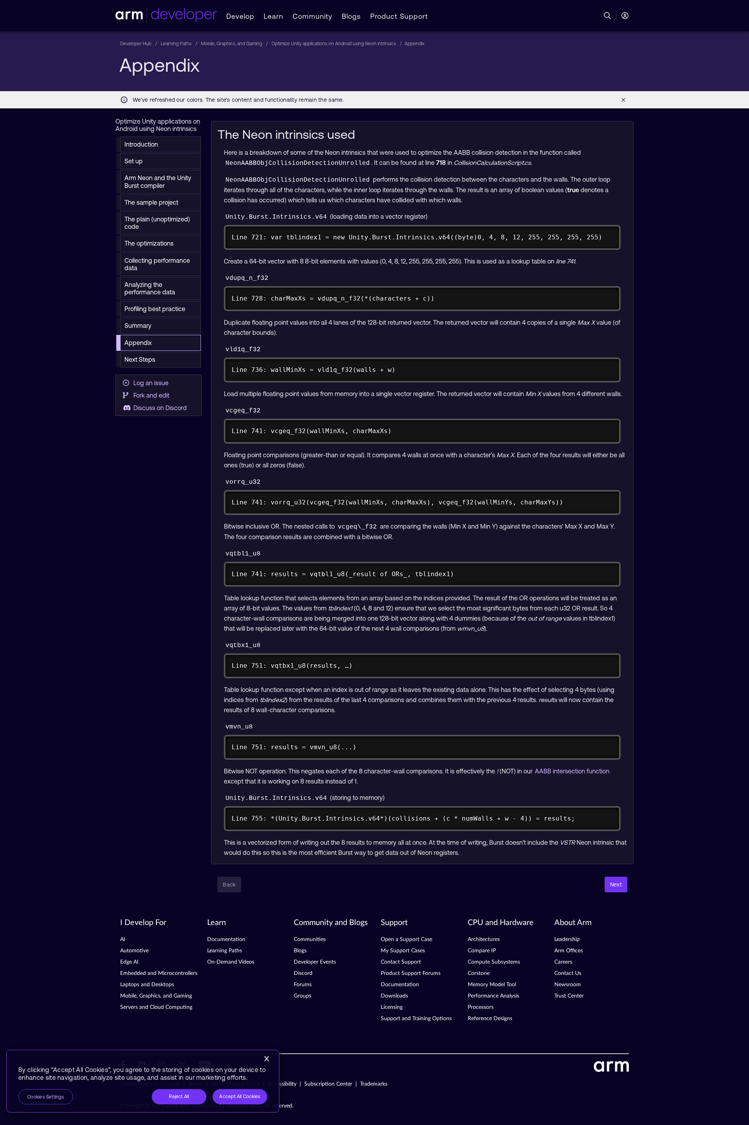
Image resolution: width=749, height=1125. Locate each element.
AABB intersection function (572, 771)
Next (616, 884)
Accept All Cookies (239, 1096)
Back (229, 884)
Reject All (179, 1096)
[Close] (266, 1058)
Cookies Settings (45, 1097)
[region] (142, 1081)
